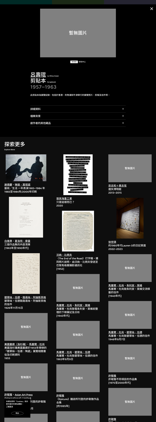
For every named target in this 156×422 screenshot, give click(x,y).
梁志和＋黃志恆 (117, 185)
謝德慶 (8, 184)
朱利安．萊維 (82, 305)
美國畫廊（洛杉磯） (15, 344)
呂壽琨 (38, 75)
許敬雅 (8, 394)
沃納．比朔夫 (64, 255)
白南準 (8, 241)
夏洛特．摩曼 (22, 241)
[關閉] (152, 9)
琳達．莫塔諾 (22, 184)
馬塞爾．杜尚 (37, 344)
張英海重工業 (64, 198)
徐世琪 (112, 242)
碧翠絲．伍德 (12, 297)
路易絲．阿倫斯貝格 (34, 297)
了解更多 (9, 407)
